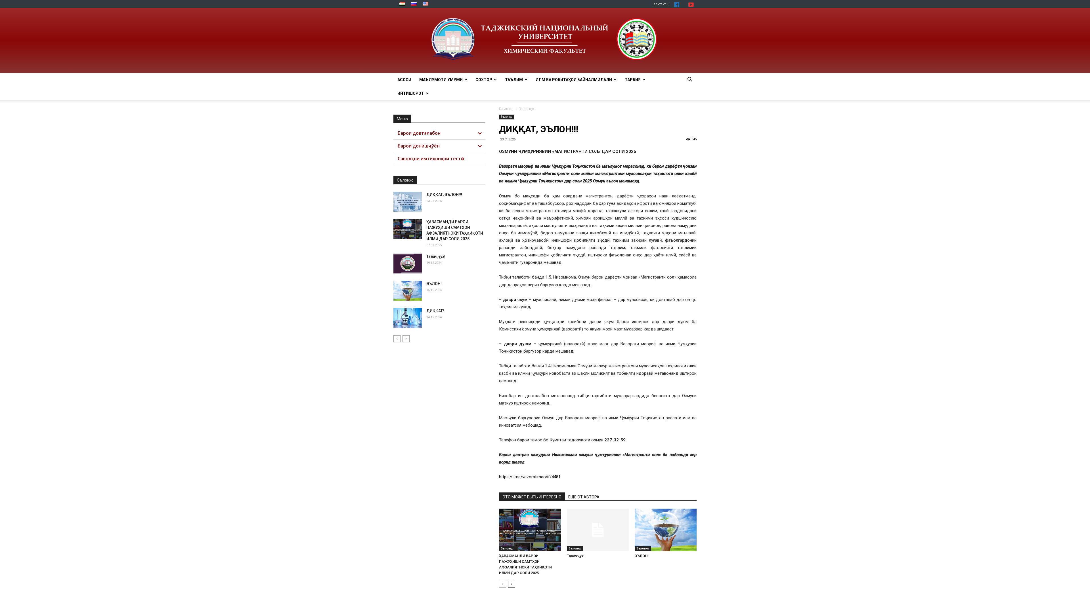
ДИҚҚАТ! (435, 311)
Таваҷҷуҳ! (575, 556)
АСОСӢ (404, 79)
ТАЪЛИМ (514, 79)
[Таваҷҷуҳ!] (598, 530)
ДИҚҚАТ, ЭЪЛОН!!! (444, 194)
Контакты (660, 4)
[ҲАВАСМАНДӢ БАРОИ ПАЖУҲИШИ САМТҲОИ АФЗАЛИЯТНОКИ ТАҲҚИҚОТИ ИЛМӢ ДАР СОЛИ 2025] (530, 530)
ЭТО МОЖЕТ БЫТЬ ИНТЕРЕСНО (531, 497)
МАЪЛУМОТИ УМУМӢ (441, 79)
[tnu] (545, 40)
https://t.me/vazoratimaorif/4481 (530, 476)
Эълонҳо (506, 116)
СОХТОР (483, 79)
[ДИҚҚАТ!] (407, 318)
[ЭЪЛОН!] (666, 530)
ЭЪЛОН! (642, 556)
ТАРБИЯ (633, 79)
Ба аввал (506, 108)
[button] (690, 80)
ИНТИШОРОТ (410, 93)
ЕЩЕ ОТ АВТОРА (584, 497)
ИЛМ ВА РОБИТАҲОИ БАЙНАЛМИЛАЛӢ (574, 79)
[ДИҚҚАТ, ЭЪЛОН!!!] (407, 202)
